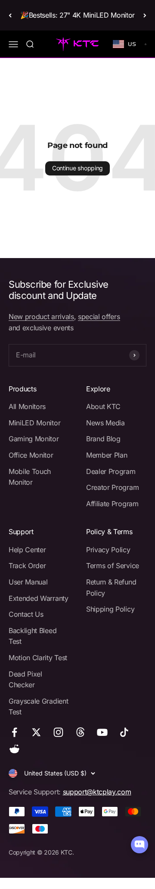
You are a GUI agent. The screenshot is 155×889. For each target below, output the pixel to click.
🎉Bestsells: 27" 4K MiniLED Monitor (77, 15)
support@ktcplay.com (97, 791)
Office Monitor (31, 455)
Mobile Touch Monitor (30, 477)
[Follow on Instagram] (58, 732)
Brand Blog (103, 438)
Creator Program (112, 487)
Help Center (27, 549)
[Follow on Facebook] (14, 732)
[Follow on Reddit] (14, 749)
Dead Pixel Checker (25, 679)
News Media (105, 422)
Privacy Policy (108, 549)
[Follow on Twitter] (36, 732)
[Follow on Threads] (80, 732)
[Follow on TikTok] (124, 732)
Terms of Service (112, 565)
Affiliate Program (112, 503)
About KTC (103, 406)
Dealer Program (111, 471)
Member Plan (106, 455)
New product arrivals (41, 316)
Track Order (27, 565)
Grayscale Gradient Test (38, 707)
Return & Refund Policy (111, 587)
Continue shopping (77, 168)
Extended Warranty (38, 598)
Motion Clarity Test (38, 657)
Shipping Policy (110, 609)
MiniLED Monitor (34, 422)
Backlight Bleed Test (32, 636)
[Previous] (10, 15)
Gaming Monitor (34, 438)
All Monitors (27, 406)
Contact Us (26, 614)
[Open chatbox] (139, 844)
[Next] (144, 15)
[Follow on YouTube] (102, 732)
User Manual (28, 582)
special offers (99, 316)
